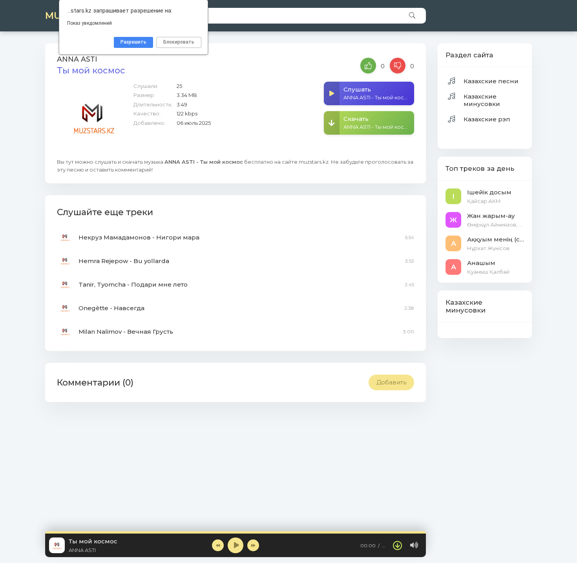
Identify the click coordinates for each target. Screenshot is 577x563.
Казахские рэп (487, 119)
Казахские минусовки (482, 100)
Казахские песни (491, 81)
